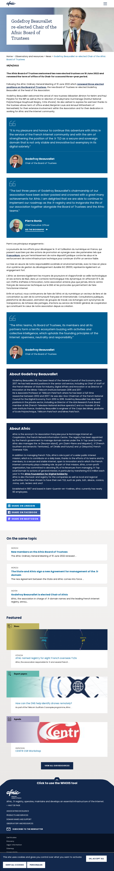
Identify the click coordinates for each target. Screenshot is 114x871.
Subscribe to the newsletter (27, 829)
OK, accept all (96, 858)
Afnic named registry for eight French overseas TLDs (46, 658)
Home (10, 56)
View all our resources (57, 765)
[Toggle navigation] (105, 3)
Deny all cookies (15, 865)
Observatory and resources (29, 56)
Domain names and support (19, 819)
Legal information (14, 845)
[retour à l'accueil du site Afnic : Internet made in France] (57, 794)
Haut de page (14, 805)
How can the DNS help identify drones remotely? (43, 703)
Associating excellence (18, 811)
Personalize (36, 865)
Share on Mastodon (25, 518)
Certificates (11, 837)
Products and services (17, 815)
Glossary (10, 841)
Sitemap (10, 848)
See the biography (34, 229)
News (48, 56)
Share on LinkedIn (23, 505)
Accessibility (12, 852)
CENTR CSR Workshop (28, 751)
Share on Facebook (24, 512)
